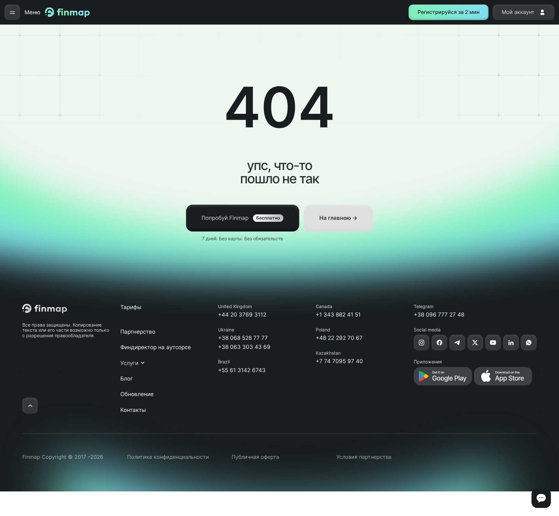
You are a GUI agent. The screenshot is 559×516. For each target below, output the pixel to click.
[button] (135, 363)
